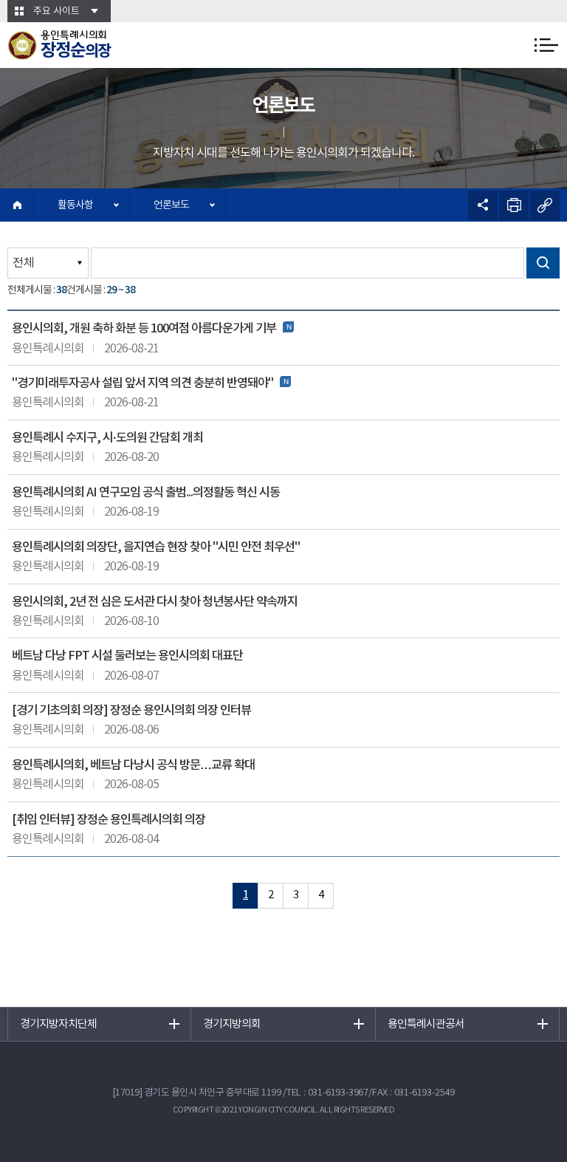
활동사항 (75, 205)
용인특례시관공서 (426, 1024)
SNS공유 (483, 205)
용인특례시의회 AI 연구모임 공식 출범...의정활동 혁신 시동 (146, 492)
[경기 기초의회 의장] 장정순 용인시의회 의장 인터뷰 (131, 710)
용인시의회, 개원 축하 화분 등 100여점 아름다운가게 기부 (144, 328)
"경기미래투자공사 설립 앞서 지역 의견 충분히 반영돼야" (142, 383)
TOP (283, 1125)
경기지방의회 (232, 1024)
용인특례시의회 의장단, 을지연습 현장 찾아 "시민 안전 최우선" (156, 547)
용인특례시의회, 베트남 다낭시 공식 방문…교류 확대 (133, 765)
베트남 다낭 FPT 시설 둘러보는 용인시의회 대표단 (127, 656)
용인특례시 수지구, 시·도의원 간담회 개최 (107, 438)
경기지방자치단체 (58, 1024)
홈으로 (17, 205)
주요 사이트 (56, 11)
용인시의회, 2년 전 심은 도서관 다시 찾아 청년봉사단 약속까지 (155, 602)
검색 (543, 262)
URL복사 (545, 205)
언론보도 (171, 205)
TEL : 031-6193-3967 (327, 1092)
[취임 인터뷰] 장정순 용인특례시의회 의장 (108, 820)
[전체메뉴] (546, 45)
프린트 (514, 205)
